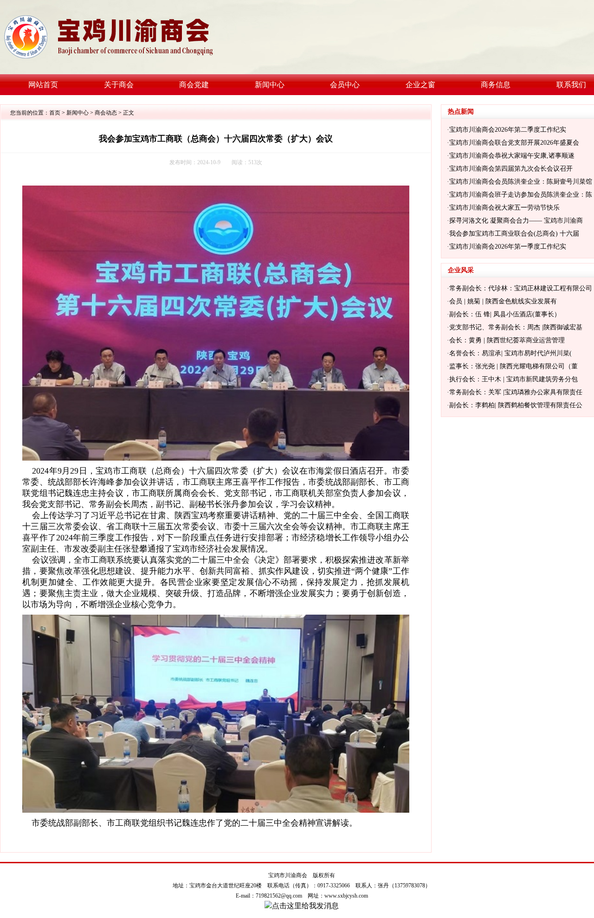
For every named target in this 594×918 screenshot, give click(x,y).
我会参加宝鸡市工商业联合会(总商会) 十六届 (514, 233)
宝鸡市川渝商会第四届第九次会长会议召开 (511, 168)
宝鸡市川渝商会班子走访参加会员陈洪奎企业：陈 (520, 194)
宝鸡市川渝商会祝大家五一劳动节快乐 (504, 207)
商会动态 (106, 112)
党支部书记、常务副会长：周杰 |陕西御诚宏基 (515, 327)
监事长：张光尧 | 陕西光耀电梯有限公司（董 (513, 366)
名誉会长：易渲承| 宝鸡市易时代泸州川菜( (510, 353)
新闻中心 (77, 112)
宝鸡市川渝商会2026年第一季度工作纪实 (507, 246)
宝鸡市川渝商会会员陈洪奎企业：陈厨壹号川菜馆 (520, 181)
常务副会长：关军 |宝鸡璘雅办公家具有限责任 (515, 392)
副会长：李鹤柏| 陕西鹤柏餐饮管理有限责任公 (515, 405)
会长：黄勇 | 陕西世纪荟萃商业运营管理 (507, 340)
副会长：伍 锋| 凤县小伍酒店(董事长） (505, 314)
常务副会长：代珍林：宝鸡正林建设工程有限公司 (520, 288)
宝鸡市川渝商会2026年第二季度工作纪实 (507, 129)
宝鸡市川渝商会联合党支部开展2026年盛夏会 (514, 142)
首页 (54, 112)
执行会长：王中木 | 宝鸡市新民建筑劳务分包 (513, 379)
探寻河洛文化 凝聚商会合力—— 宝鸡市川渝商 (516, 220)
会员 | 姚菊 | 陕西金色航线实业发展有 (503, 301)
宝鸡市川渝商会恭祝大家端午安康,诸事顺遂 (512, 155)
